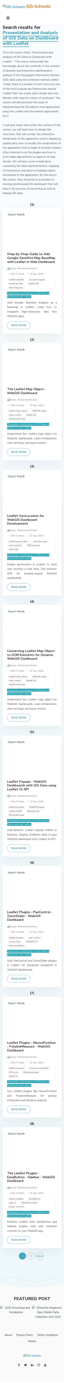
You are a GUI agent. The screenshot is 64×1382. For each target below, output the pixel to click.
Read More (18, 325)
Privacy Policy (24, 1335)
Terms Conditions (47, 1335)
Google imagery (37, 279)
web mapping (16, 287)
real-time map (40, 541)
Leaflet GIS (33, 283)
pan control (35, 937)
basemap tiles (16, 283)
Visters (32, 1341)
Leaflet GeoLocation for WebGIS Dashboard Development (25, 520)
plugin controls (16, 1206)
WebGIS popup (37, 807)
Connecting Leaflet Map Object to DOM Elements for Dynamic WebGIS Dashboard (31, 655)
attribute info (33, 811)
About (8, 1335)
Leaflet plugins (16, 937)
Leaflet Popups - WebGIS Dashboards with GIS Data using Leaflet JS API (31, 785)
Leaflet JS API (15, 811)
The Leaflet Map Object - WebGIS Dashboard (26, 391)
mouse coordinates (39, 1068)
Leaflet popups (16, 807)
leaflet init (31, 414)
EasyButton (34, 1198)
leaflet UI (13, 1076)
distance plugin (31, 1072)
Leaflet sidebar (16, 1198)
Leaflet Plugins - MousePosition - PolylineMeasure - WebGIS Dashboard (31, 1047)
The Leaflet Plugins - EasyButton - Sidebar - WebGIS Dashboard (31, 1177)
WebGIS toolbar (29, 1202)
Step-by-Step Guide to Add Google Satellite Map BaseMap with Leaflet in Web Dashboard (31, 258)
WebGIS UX (32, 941)
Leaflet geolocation (18, 541)
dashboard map (17, 418)
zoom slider (15, 941)
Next (40, 1256)
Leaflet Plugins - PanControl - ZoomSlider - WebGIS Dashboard (30, 916)
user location (15, 545)
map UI (12, 1202)
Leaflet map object (18, 410)
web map (13, 549)
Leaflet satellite (16, 279)
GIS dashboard (16, 815)
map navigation (17, 945)
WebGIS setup (39, 410)
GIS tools (13, 1072)
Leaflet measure (16, 1068)
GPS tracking (33, 545)
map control (15, 414)
